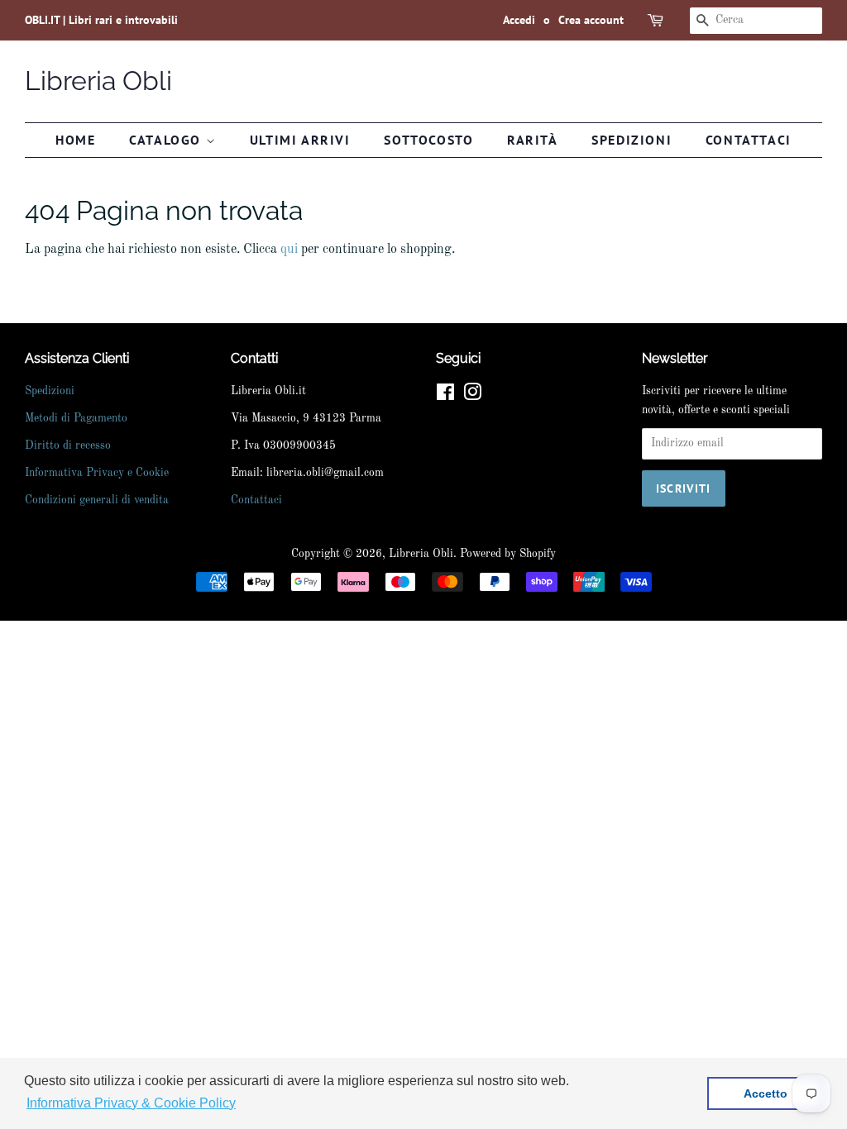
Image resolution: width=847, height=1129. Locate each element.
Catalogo (167, 139)
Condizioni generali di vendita (97, 500)
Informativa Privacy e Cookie (97, 473)
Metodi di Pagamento (76, 418)
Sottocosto (428, 139)
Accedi (519, 19)
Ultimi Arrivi (300, 139)
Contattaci (749, 139)
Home (75, 139)
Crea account (591, 19)
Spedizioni (631, 139)
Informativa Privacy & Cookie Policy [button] (131, 1103)
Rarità (532, 139)
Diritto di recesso (68, 446)
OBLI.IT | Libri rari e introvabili (101, 19)
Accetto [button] (765, 1093)
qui (289, 249)
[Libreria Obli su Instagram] (472, 396)
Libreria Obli (98, 80)
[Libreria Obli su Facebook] (445, 396)
